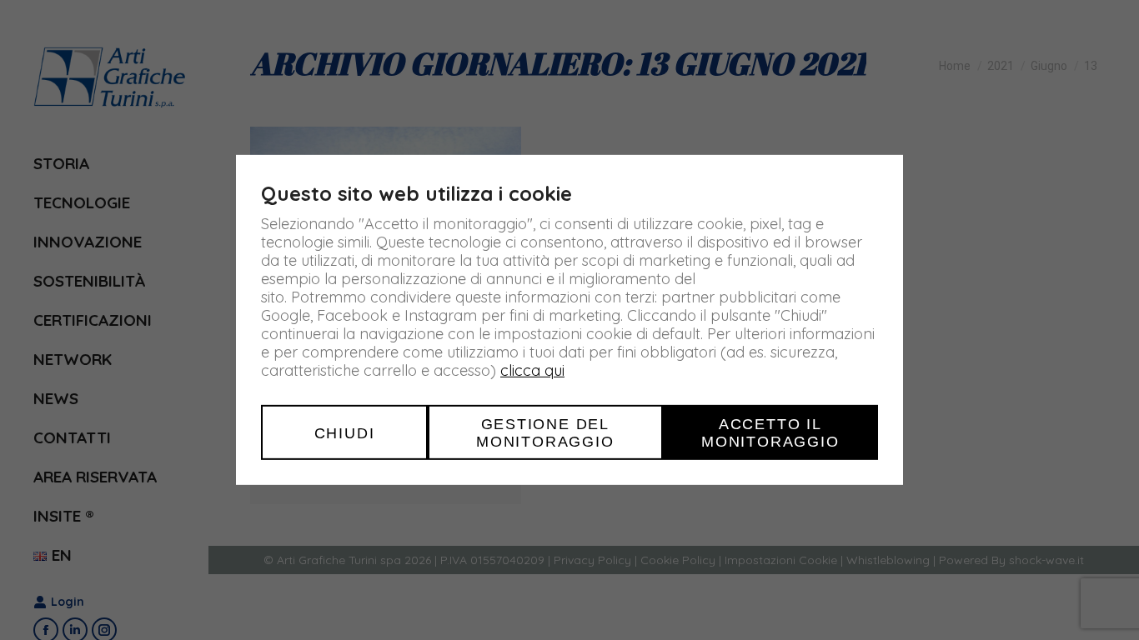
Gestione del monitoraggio (545, 432)
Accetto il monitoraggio (770, 432)
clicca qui (532, 370)
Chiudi (344, 432)
